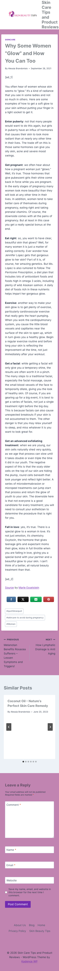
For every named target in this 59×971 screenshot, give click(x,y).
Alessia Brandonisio (18, 68)
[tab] (23, 761)
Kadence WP (29, 961)
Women (10, 624)
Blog (31, 925)
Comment (13, 804)
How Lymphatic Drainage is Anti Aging (45, 646)
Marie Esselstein (29, 587)
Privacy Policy (17, 931)
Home (41, 925)
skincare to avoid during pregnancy (25, 617)
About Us (20, 925)
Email (10, 865)
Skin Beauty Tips (39, 931)
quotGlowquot (14, 611)
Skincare (10, 39)
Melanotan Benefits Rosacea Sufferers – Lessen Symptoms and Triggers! (15, 653)
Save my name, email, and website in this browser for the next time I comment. (29, 892)
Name (11, 849)
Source (9, 587)
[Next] (50, 727)
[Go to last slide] (8, 727)
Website (11, 880)
